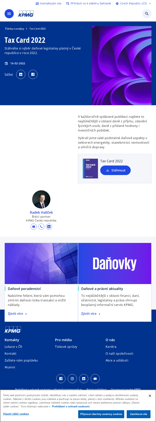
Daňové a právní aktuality (103, 288)
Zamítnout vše (138, 414)
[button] (34, 227)
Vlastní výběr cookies (16, 413)
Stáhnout (118, 170)
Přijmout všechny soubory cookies (101, 414)
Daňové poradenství (25, 288)
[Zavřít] (150, 396)
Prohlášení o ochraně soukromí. (71, 406)
